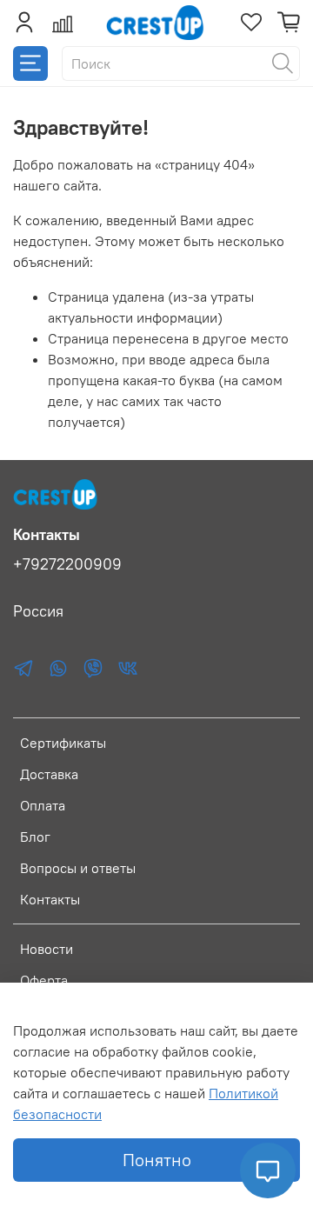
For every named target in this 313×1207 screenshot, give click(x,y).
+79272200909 (67, 564)
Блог (35, 836)
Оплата (42, 805)
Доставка (49, 774)
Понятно (157, 1159)
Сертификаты (63, 742)
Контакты (50, 899)
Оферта (44, 980)
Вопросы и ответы (78, 868)
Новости (46, 948)
